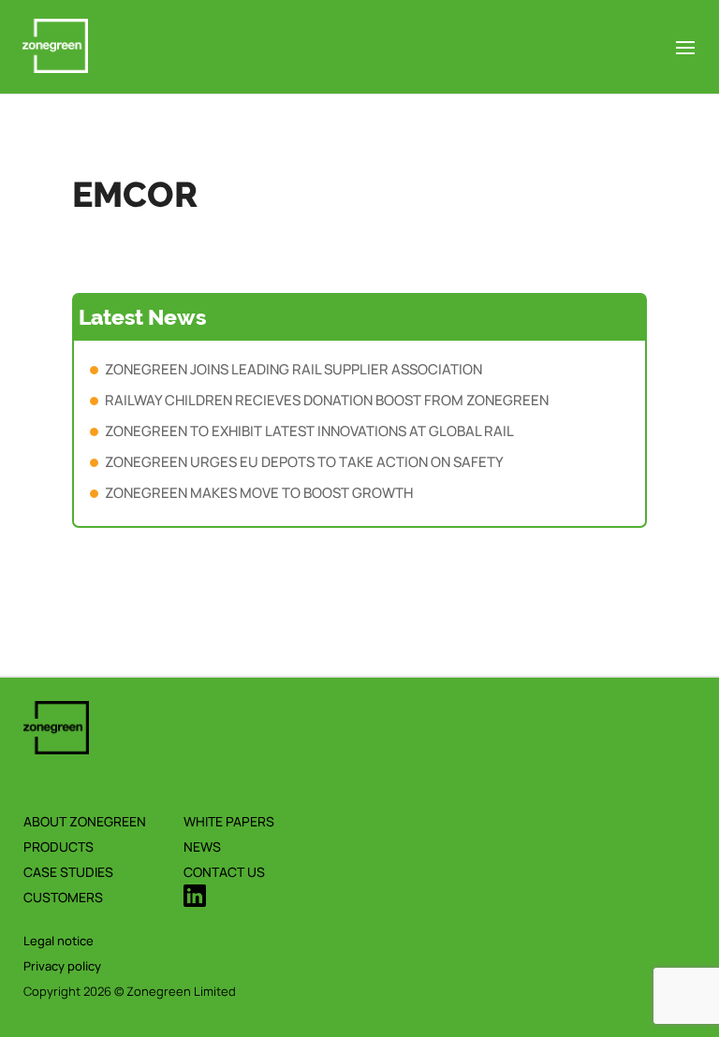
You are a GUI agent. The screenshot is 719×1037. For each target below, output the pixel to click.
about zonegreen (84, 821)
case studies (68, 872)
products (58, 846)
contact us (224, 872)
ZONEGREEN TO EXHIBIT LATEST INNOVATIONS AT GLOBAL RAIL (309, 431)
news (202, 846)
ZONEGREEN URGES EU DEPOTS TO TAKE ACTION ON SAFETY (304, 462)
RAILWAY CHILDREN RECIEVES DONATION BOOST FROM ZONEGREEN (327, 400)
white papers (228, 821)
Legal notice (58, 940)
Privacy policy (62, 965)
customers (63, 897)
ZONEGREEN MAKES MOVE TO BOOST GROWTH (259, 493)
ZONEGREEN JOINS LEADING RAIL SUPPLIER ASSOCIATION (293, 369)
